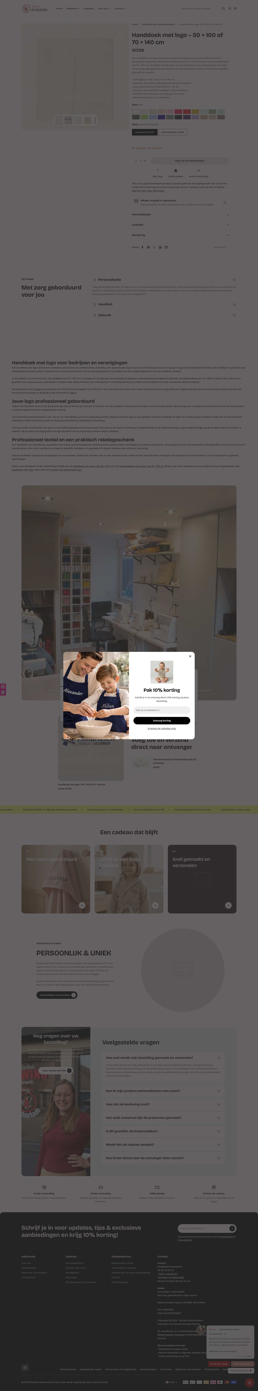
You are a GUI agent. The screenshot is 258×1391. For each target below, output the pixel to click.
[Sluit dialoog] (190, 656)
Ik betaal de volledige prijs (162, 728)
